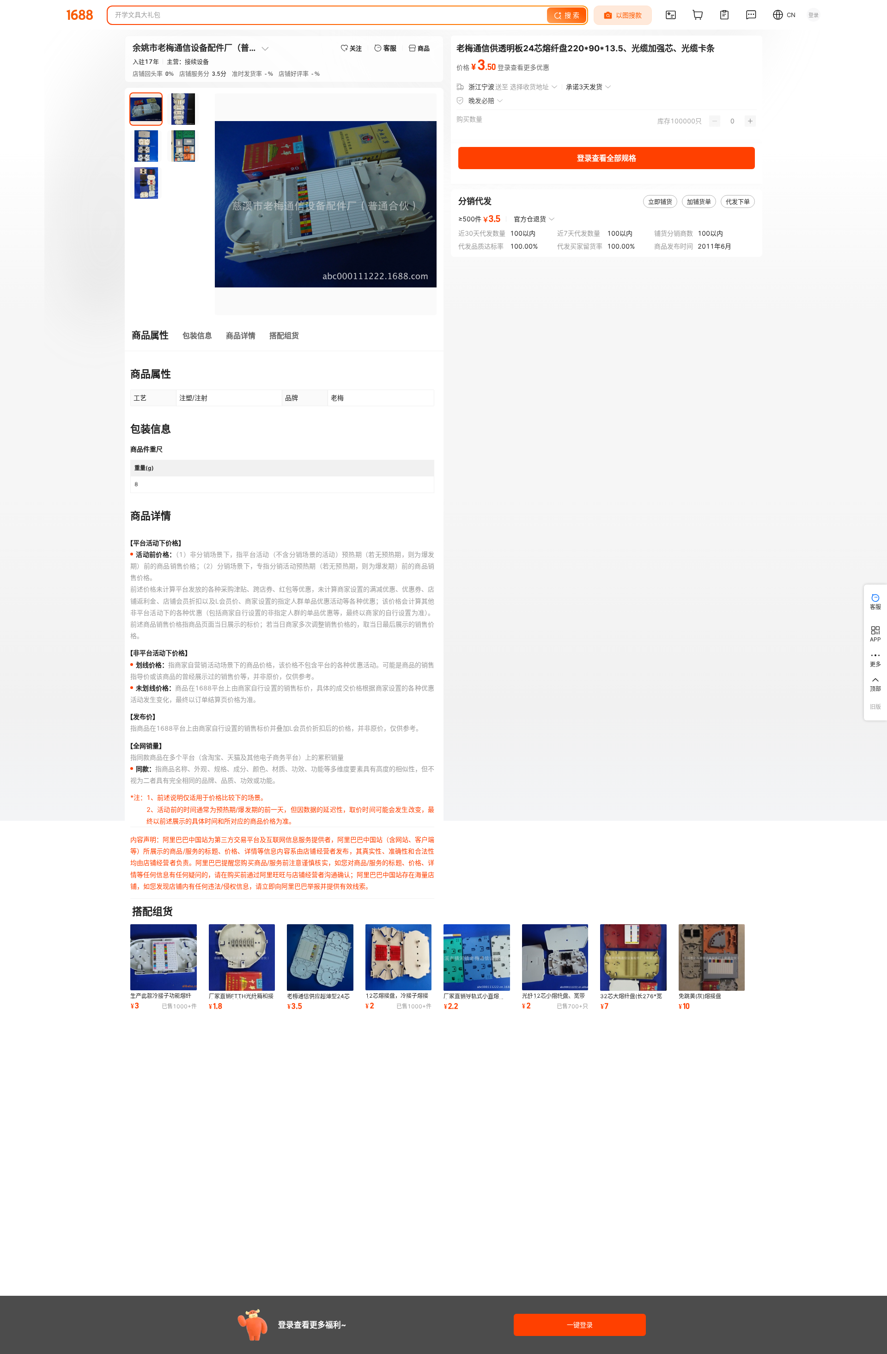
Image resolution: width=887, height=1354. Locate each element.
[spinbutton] (732, 121)
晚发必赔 (481, 100)
